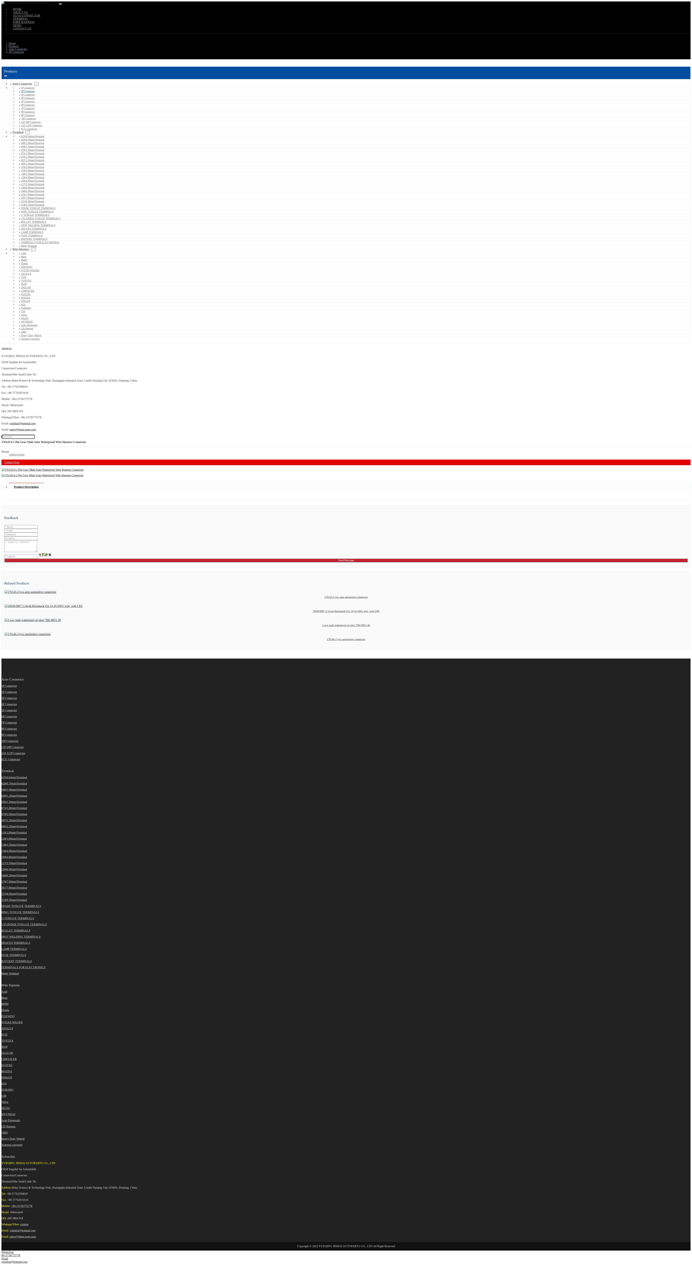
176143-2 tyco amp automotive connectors (346, 597)
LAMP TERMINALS (32, 232)
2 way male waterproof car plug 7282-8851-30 (346, 625)
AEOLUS (26, 274)
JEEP (24, 284)
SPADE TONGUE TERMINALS (38, 208)
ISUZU (25, 318)
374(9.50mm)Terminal (32, 204)
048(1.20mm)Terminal (32, 146)
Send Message (346, 560)
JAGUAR (26, 287)
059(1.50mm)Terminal (32, 150)
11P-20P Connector (31, 122)
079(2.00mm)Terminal (32, 157)
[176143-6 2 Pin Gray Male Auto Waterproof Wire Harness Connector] (43, 469)
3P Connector (28, 94)
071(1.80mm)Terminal (32, 153)
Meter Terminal (10, 973)
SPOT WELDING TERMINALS (38, 225)
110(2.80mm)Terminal (32, 167)
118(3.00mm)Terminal (32, 170)
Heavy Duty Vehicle (31, 335)
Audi (23, 253)
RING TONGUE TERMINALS (37, 211)
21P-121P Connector (31, 125)
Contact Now (12, 462)
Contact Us (22, 28)
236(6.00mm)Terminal (32, 187)
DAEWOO (26, 267)
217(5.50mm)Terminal (32, 184)
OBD (23, 332)
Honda (24, 263)
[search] (36, 437)
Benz (23, 256)
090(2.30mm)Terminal (32, 163)
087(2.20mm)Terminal (32, 160)
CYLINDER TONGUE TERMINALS (40, 218)
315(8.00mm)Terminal (32, 201)
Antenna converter (30, 339)
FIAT (23, 277)
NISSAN (25, 301)
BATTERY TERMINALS (34, 239)
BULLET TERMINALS (33, 222)
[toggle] (60, 4)
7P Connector (28, 108)
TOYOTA (26, 280)
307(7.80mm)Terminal (32, 198)
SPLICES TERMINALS (33, 228)
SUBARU (26, 308)
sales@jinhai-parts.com (23, 429)
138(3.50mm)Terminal (32, 174)
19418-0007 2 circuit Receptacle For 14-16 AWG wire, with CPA (346, 611)
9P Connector (28, 115)
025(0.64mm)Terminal (32, 136)
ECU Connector (29, 129)
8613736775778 (10, 1255)
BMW (24, 260)
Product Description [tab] (26, 486)
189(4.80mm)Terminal (32, 181)
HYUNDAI (27, 321)
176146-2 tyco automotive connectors (346, 639)
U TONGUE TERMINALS (35, 215)
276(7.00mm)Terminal (32, 194)
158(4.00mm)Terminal (32, 177)
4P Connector (28, 98)
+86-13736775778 (21, 1206)
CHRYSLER (27, 291)
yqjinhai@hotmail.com (23, 423)
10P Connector (28, 118)
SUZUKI (25, 294)
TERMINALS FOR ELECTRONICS (40, 242)
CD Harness (27, 328)
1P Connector (28, 88)
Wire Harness (20, 249)
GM (23, 311)
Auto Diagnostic (29, 325)
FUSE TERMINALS (32, 235)
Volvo (24, 315)
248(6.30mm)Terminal (32, 191)
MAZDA (25, 297)
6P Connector (28, 105)
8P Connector (28, 111)
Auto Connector (22, 83)
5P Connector (28, 101)
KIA (23, 304)
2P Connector (28, 91)
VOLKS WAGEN (30, 270)
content (24, 1224)
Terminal (17, 132)
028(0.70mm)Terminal (32, 139)
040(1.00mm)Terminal (32, 143)
